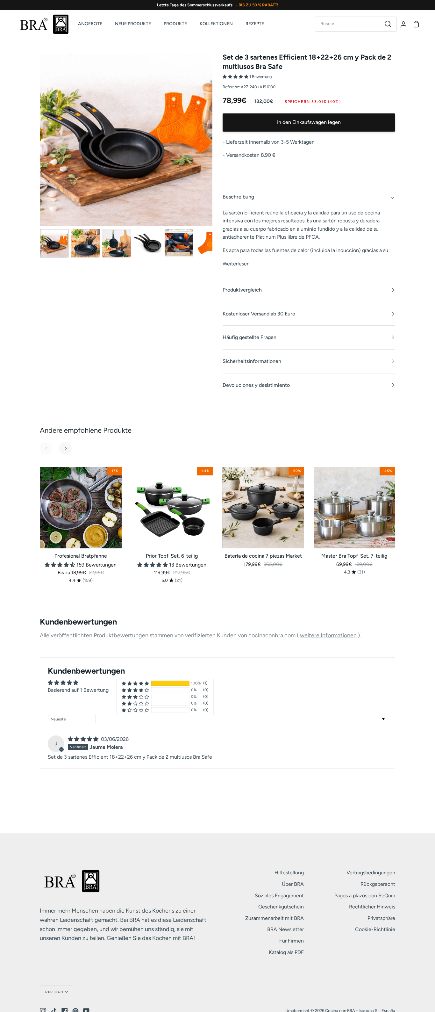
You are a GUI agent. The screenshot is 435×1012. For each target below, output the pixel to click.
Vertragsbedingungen (370, 873)
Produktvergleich (242, 290)
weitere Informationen (328, 635)
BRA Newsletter (285, 929)
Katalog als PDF (286, 952)
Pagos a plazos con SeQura (364, 896)
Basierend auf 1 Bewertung (78, 690)
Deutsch (54, 992)
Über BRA (293, 884)
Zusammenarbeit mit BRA (274, 918)
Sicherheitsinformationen (252, 361)
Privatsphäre (381, 918)
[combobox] (347, 24)
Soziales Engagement (279, 896)
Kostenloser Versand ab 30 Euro (259, 314)
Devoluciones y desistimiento (256, 385)
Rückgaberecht (377, 884)
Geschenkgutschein (281, 907)
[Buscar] (388, 24)
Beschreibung (238, 197)
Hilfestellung (289, 873)
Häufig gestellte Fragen (249, 337)
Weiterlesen (236, 264)
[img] (84, 739)
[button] (236, 76)
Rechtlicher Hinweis (372, 907)
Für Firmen (291, 941)
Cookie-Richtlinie (375, 929)
